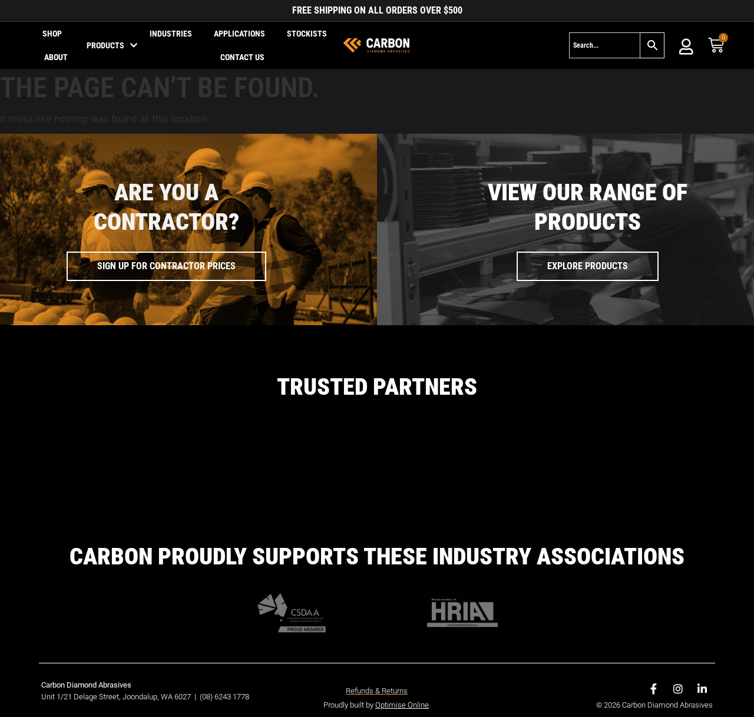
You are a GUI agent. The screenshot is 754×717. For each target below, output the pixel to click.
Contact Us (242, 57)
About (56, 57)
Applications (239, 33)
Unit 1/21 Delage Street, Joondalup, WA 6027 (117, 600)
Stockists (307, 33)
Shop (52, 33)
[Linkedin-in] (702, 592)
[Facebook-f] (653, 592)
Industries (171, 33)
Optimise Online (402, 608)
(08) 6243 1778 (224, 600)
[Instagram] (678, 592)
